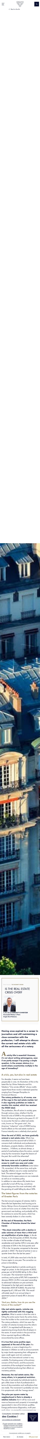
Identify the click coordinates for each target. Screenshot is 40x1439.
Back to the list (15, 9)
